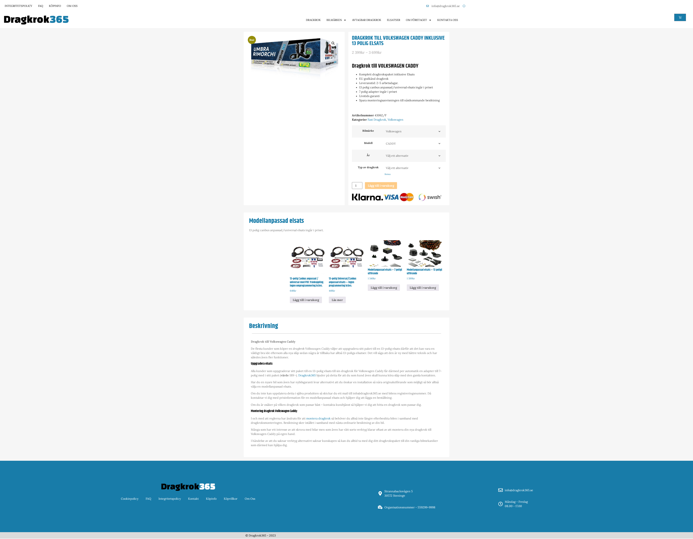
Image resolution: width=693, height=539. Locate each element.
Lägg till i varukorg (381, 185)
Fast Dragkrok (377, 119)
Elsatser (393, 20)
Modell (368, 143)
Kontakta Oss (447, 20)
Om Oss (72, 6)
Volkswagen (395, 119)
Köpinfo (55, 6)
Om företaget (416, 20)
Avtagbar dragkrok (366, 20)
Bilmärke (368, 130)
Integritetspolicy (18, 6)
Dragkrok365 (307, 375)
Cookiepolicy (129, 498)
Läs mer (337, 300)
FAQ (40, 6)
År (368, 155)
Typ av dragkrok (368, 167)
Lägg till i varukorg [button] (306, 300)
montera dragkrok (318, 418)
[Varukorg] (680, 17)
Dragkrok (313, 20)
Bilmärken (334, 20)
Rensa (388, 174)
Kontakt (193, 498)
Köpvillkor (230, 498)
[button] (333, 43)
